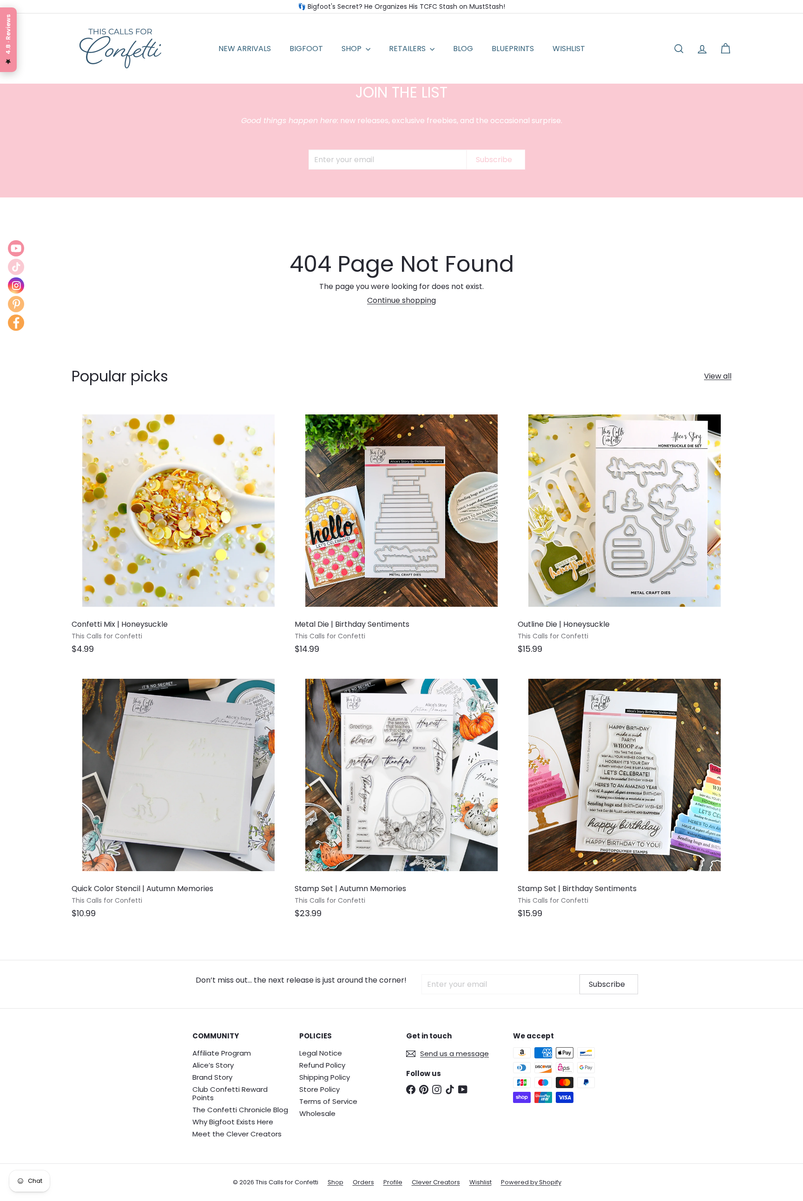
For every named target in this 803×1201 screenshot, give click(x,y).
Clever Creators (436, 1182)
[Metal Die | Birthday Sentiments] (401, 533)
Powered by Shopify (531, 1182)
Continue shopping (401, 300)
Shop (335, 1182)
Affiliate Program (221, 1053)
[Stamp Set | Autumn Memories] (401, 798)
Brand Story (212, 1077)
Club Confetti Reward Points (230, 1093)
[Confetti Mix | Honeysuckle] (178, 533)
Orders (363, 1182)
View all (717, 376)
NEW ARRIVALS (244, 48)
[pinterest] (16, 304)
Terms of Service (328, 1101)
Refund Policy (322, 1065)
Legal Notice (320, 1053)
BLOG (463, 48)
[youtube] (16, 248)
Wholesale (317, 1113)
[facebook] (16, 323)
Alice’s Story (213, 1065)
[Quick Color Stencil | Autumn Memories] (178, 798)
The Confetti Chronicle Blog (240, 1110)
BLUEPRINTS (513, 48)
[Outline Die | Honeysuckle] (624, 533)
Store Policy (319, 1089)
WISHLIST (569, 48)
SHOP (352, 48)
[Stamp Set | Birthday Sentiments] (624, 798)
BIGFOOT (306, 48)
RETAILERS (408, 48)
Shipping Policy (324, 1077)
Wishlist (480, 1182)
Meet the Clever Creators (237, 1134)
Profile (392, 1182)
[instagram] (16, 285)
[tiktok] (16, 267)
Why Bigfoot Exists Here (232, 1122)
